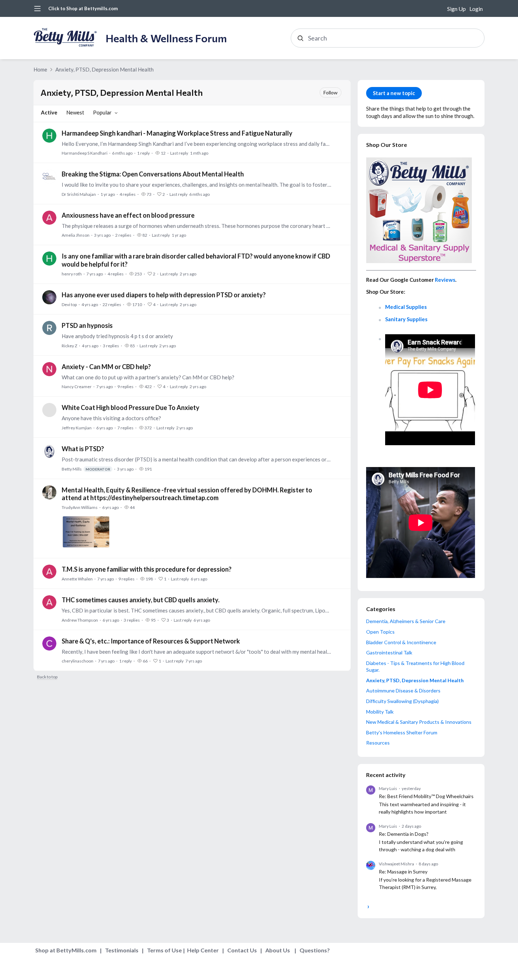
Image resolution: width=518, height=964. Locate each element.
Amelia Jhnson (76, 235)
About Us (277, 950)
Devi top (69, 304)
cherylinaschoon (77, 661)
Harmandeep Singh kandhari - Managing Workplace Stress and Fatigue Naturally (177, 133)
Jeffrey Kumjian (77, 427)
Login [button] (476, 8)
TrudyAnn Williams (80, 507)
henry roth (72, 273)
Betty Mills (86, 469)
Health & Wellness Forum (166, 37)
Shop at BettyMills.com (66, 950)
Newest (75, 112)
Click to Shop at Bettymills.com (83, 8)
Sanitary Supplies (406, 319)
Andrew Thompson (80, 620)
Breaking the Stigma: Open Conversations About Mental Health (153, 174)
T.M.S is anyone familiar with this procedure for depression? (147, 569)
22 (112, 304)
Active (49, 112)
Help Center (203, 950)
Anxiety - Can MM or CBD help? (106, 367)
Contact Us (242, 950)
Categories (380, 608)
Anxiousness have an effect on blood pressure (128, 215)
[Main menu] (37, 8)
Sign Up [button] (456, 8)
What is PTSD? (83, 449)
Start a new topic (394, 93)
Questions (313, 950)
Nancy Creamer (77, 386)
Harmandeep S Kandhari (84, 153)
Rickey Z (69, 345)
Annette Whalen (77, 578)
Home (40, 69)
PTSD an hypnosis (87, 325)
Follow (330, 92)
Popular (102, 112)
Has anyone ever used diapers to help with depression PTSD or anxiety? (164, 295)
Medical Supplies (406, 307)
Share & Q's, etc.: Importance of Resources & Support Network (151, 641)
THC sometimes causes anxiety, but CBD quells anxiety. (141, 600)
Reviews (445, 279)
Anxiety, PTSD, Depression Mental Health (104, 69)
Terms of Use (164, 950)
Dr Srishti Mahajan (79, 194)
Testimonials (121, 950)
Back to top (47, 676)
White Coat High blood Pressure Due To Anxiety (130, 407)
